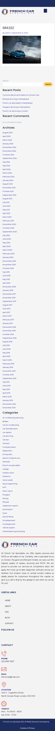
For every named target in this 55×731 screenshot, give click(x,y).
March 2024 (7, 173)
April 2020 (7, 246)
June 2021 (6, 206)
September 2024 (10, 158)
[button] (45, 11)
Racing (5, 498)
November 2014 (9, 408)
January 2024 (8, 180)
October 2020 (8, 228)
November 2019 (9, 265)
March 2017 (7, 316)
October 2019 (8, 268)
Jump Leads (8, 480)
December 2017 (9, 294)
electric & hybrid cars (11, 458)
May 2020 (6, 243)
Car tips (6, 440)
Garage (6, 469)
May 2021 (6, 210)
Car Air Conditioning (11, 425)
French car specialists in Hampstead (17, 103)
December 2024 (9, 147)
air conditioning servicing (13, 418)
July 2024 (6, 162)
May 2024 (6, 166)
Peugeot (6, 495)
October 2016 (8, 334)
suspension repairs (10, 506)
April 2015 (6, 393)
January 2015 (8, 400)
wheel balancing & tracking (14, 531)
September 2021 (9, 195)
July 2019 (6, 272)
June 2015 (6, 386)
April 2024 (7, 169)
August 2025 (8, 133)
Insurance (6, 476)
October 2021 (8, 191)
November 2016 (9, 331)
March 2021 (7, 217)
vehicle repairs (9, 528)
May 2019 (6, 279)
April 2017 (6, 312)
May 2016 (6, 353)
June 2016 (6, 349)
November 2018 (9, 287)
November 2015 (9, 371)
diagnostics (7, 451)
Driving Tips (7, 454)
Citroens (6, 443)
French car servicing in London (15, 111)
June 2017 (6, 309)
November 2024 (9, 151)
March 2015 (7, 397)
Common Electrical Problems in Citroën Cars (21, 95)
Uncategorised (9, 520)
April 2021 (6, 213)
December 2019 (9, 261)
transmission (8, 509)
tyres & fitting (8, 517)
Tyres (5, 513)
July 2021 (6, 202)
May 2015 (6, 389)
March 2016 (7, 360)
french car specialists (11, 465)
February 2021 (8, 221)
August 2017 (7, 305)
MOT (4, 487)
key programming (10, 484)
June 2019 (6, 276)
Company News (9, 447)
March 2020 (7, 250)
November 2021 (9, 188)
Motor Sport (8, 491)
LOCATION (6, 689)
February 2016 (8, 364)
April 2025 (6, 136)
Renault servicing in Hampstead (16, 99)
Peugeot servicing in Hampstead (16, 107)
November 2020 (9, 224)
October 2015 (8, 375)
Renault (6, 502)
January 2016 (8, 367)
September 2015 (9, 378)
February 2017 (8, 320)
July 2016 (6, 345)
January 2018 (8, 290)
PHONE (4, 658)
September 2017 (9, 301)
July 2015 (6, 382)
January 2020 (8, 257)
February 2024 (8, 177)
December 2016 (9, 327)
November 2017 (9, 298)
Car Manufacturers (10, 429)
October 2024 (8, 155)
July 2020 (6, 235)
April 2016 (6, 356)
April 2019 (6, 283)
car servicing (8, 436)
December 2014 (9, 404)
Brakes (5, 421)
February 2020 (9, 254)
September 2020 (10, 232)
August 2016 (7, 342)
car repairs (7, 432)
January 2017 (8, 323)
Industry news (8, 473)
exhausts (6, 462)
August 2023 (8, 184)
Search (6, 81)
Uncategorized (9, 524)
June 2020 (7, 239)
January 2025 (8, 144)
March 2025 (7, 140)
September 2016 (9, 338)
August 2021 (7, 199)
